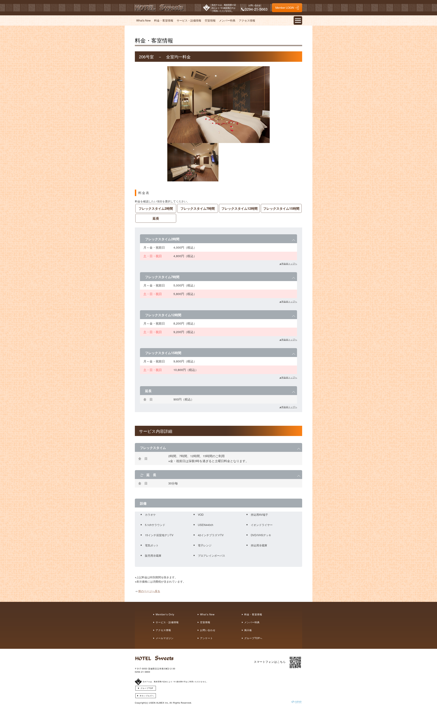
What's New (143, 20)
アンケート (206, 638)
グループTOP (146, 688)
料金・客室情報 (163, 20)
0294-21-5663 (142, 671)
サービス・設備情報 (189, 20)
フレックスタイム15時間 (281, 208)
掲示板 (248, 630)
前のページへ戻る (149, 591)
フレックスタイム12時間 (239, 208)
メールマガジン (165, 638)
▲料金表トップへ (288, 263)
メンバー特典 (227, 20)
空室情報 (210, 20)
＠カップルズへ (147, 695)
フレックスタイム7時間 (197, 208)
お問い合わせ (207, 630)
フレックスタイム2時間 (156, 208)
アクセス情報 (247, 20)
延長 (156, 218)
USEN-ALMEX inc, (159, 702)
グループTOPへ (253, 638)
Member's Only (165, 614)
